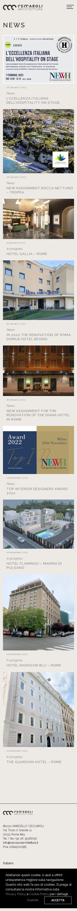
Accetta (57, 900)
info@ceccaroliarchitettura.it (20, 842)
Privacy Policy (16, 894)
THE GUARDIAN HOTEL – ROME (34, 762)
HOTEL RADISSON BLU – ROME (34, 665)
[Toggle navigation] (70, 7)
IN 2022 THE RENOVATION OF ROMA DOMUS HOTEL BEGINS (39, 337)
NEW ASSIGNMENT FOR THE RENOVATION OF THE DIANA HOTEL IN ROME (38, 415)
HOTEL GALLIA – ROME (27, 254)
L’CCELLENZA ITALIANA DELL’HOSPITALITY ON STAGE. (34, 100)
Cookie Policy (39, 894)
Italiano (8, 863)
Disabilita (32, 900)
